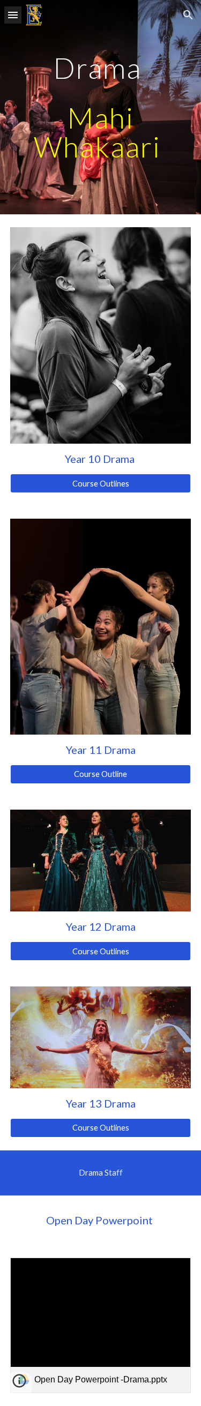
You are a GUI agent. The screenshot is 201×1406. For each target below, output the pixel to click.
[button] (13, 14)
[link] (100, 1325)
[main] (100, 107)
